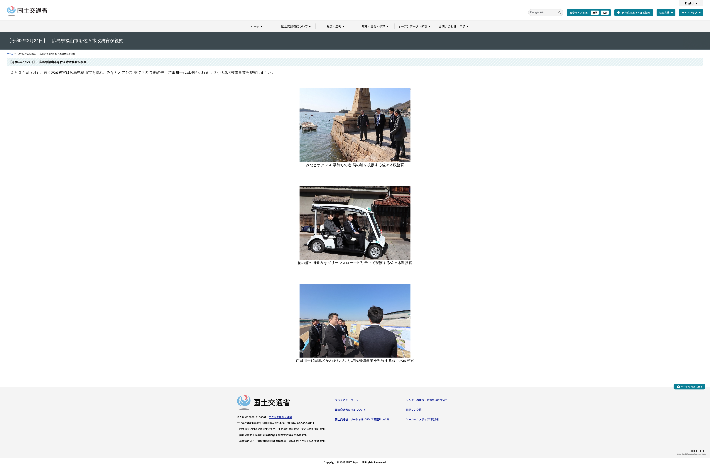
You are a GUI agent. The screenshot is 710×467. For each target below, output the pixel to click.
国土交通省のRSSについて (350, 409)
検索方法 (664, 12)
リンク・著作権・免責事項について (426, 400)
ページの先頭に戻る (692, 386)
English (689, 3)
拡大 (604, 12)
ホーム (10, 54)
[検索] (559, 12)
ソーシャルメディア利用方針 (422, 419)
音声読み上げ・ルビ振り (636, 12)
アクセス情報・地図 (280, 417)
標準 (594, 12)
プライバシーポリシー (348, 400)
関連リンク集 (414, 409)
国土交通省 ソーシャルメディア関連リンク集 (362, 419)
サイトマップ (689, 12)
